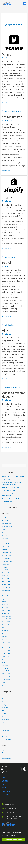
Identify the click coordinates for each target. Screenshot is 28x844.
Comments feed (6, 756)
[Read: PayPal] (9, 257)
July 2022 (4, 599)
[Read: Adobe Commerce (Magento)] (11, 387)
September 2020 (7, 654)
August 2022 (5, 596)
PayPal (6, 262)
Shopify (7, 197)
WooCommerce (12, 117)
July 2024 (4, 567)
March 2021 (5, 639)
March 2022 (5, 607)
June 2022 (5, 602)
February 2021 (6, 642)
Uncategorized (6, 739)
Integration (5, 719)
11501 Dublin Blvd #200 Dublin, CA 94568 (13, 818)
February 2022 (6, 610)
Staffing (4, 736)
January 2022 (6, 613)
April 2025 (5, 541)
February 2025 (6, 547)
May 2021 (5, 633)
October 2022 (6, 590)
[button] (24, 3)
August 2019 (5, 682)
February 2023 (6, 581)
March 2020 (5, 671)
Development (6, 702)
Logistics (4, 722)
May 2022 (5, 604)
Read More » (6, 102)
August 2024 (5, 564)
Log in (4, 750)
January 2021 (6, 645)
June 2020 (5, 662)
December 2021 (6, 616)
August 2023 (5, 573)
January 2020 (6, 677)
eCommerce (5, 707)
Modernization (6, 725)
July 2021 (4, 628)
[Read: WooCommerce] (12, 111)
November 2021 (6, 619)
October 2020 (6, 651)
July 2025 (4, 532)
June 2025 (5, 535)
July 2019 (4, 685)
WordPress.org (6, 758)
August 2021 (5, 625)
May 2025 (5, 538)
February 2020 (6, 674)
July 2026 (4, 518)
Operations (5, 731)
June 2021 (5, 630)
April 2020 (5, 668)
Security (4, 733)
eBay (5, 330)
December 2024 (6, 552)
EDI (3, 710)
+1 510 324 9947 (10, 813)
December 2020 (6, 648)
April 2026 (5, 521)
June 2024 (5, 570)
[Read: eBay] (8, 325)
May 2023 (5, 576)
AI (2, 696)
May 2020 (5, 665)
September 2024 (7, 561)
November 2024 (6, 555)
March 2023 (5, 578)
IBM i (3, 716)
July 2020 (4, 659)
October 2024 (6, 558)
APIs (3, 699)
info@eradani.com (11, 808)
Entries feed (5, 753)
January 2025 (6, 550)
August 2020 (5, 656)
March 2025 (5, 544)
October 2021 (6, 622)
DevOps (4, 705)
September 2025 (7, 526)
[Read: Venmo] (14, 42)
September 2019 (7, 680)
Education (5, 713)
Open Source (6, 728)
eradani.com (9, 804)
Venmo (6, 54)
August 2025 (5, 529)
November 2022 (6, 587)
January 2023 (6, 584)
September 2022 (7, 593)
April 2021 (5, 636)
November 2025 (6, 524)
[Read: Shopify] (14, 185)
